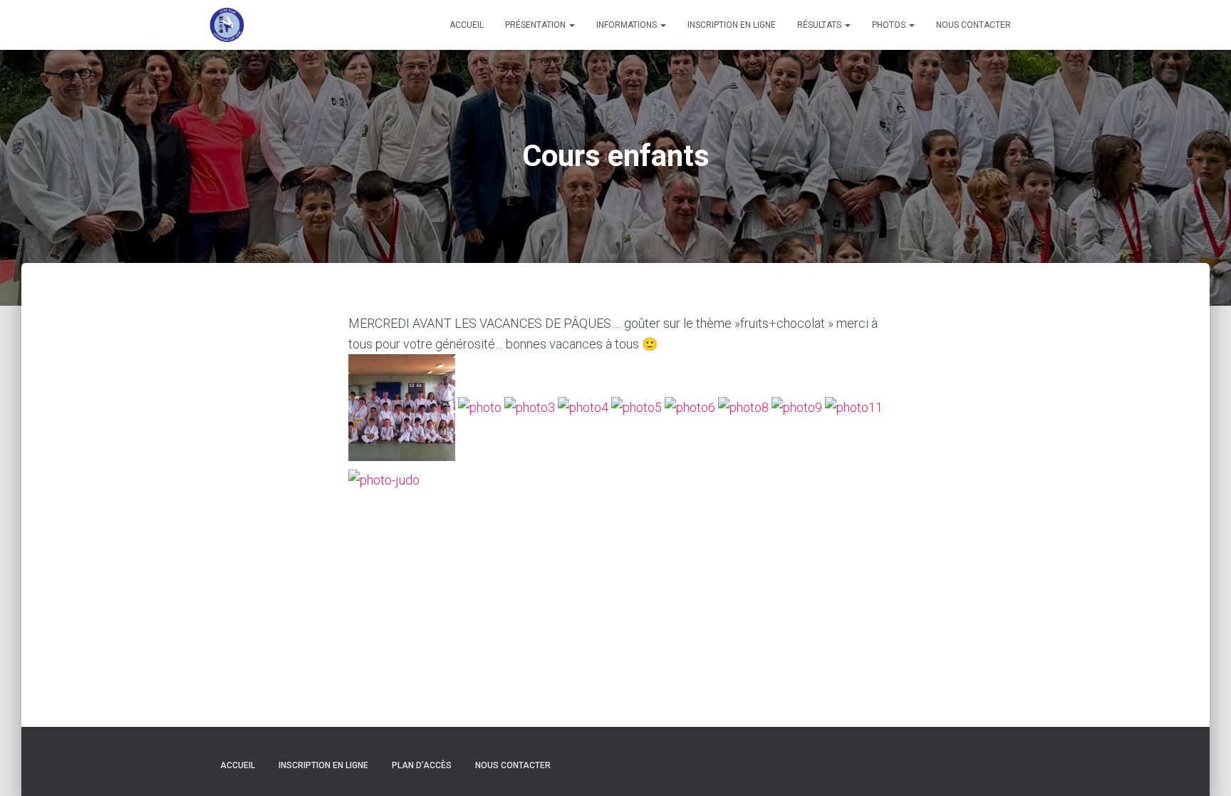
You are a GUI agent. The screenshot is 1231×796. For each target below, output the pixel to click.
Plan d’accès (422, 765)
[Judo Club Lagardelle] (227, 25)
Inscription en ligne (731, 25)
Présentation (536, 25)
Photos (890, 25)
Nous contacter (973, 25)
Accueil (467, 25)
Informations (627, 25)
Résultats (820, 25)
